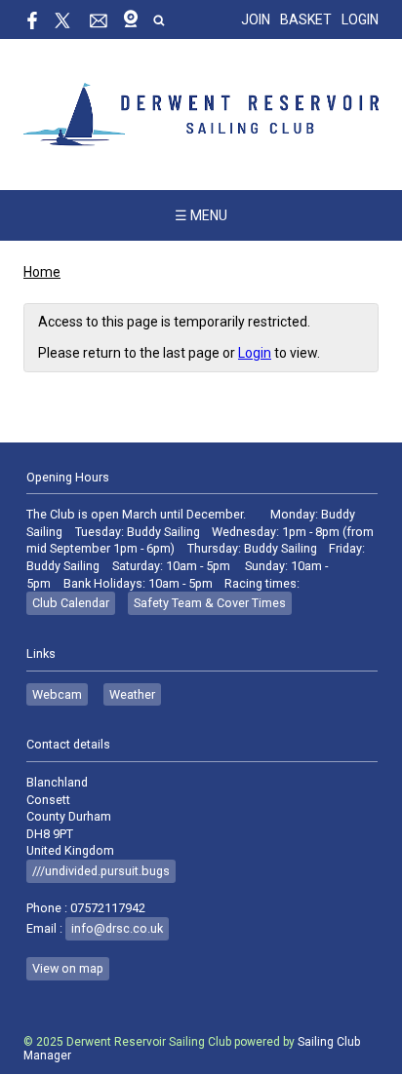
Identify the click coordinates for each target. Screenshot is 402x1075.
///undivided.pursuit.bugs (101, 871)
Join (255, 19)
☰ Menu (201, 215)
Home (41, 272)
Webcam (57, 694)
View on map (67, 968)
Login (360, 19)
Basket (306, 19)
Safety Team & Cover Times (210, 602)
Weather (132, 694)
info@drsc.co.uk (117, 928)
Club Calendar (70, 602)
